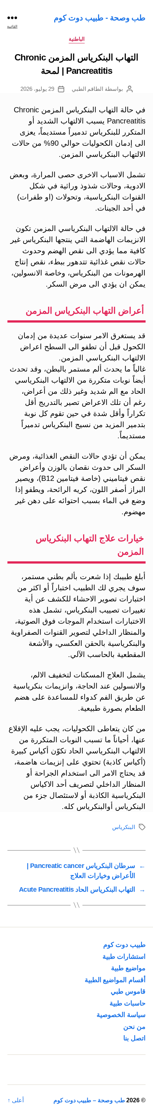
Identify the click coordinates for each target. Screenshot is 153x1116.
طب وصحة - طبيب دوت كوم (100, 17)
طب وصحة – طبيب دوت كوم (89, 1100)
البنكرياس (123, 827)
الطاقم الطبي (88, 89)
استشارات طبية (124, 956)
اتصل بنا (134, 1038)
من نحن (134, 1026)
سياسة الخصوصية (121, 1014)
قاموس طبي (128, 991)
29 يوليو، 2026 (37, 89)
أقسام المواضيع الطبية (115, 980)
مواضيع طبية (128, 968)
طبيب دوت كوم (124, 944)
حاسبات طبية (128, 1003)
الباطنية (77, 39)
